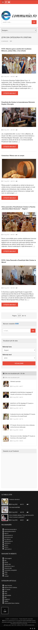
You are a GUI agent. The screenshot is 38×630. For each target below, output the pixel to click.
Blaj (5, 597)
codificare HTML (20, 625)
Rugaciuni (7, 599)
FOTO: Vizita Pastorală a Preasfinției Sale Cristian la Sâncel (18, 261)
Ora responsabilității (14, 507)
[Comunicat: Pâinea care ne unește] (19, 168)
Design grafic (8, 625)
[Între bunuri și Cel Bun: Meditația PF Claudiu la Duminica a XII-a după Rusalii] (7, 438)
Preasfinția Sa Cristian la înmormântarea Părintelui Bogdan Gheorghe (18, 103)
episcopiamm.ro (8, 535)
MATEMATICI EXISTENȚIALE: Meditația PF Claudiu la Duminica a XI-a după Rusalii (21, 393)
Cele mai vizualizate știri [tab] (11, 377)
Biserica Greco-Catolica (10, 587)
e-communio (4, 41)
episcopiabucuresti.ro (10, 531)
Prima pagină (7, 558)
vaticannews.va (8, 541)
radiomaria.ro (7, 549)
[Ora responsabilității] (6, 509)
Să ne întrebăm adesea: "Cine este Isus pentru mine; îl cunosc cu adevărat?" (21, 516)
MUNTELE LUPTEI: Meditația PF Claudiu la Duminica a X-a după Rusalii (21, 404)
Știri (5, 560)
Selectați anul (7, 354)
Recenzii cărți (8, 568)
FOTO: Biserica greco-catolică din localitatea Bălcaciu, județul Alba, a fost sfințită (16, 50)
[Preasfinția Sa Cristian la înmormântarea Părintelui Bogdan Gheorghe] (19, 117)
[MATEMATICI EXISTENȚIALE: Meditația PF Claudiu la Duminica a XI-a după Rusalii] (7, 395)
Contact (6, 576)
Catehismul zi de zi (9, 566)
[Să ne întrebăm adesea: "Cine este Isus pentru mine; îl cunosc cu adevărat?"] (6, 517)
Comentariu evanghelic (10, 570)
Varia (5, 591)
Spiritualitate (7, 595)
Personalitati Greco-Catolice (11, 603)
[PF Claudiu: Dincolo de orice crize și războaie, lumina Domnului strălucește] (7, 427)
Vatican (6, 601)
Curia (5, 574)
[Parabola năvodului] (6, 502)
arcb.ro (6, 545)
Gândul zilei (7, 564)
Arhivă (6, 562)
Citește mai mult (9, 93)
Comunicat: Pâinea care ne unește (12, 155)
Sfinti (5, 593)
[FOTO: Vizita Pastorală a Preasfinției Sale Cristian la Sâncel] (19, 275)
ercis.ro (6, 547)
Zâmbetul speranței (15, 381)
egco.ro (6, 533)
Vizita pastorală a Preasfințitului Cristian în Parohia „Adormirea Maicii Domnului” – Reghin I (18, 208)
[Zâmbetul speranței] (7, 384)
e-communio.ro (14, 619)
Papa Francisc (8, 585)
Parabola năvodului (14, 499)
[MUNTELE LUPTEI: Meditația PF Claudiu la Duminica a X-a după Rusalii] (7, 406)
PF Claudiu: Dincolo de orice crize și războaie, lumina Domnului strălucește (22, 426)
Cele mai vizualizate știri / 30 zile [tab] (14, 373)
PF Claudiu (7, 589)
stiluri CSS (13, 625)
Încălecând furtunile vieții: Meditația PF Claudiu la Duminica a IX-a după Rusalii (22, 415)
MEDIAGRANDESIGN (29, 625)
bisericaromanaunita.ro (10, 529)
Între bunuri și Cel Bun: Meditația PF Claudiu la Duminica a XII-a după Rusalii (22, 437)
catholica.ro (7, 543)
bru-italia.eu (7, 539)
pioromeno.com (8, 537)
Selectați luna (7, 347)
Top (5, 612)
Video (6, 572)
